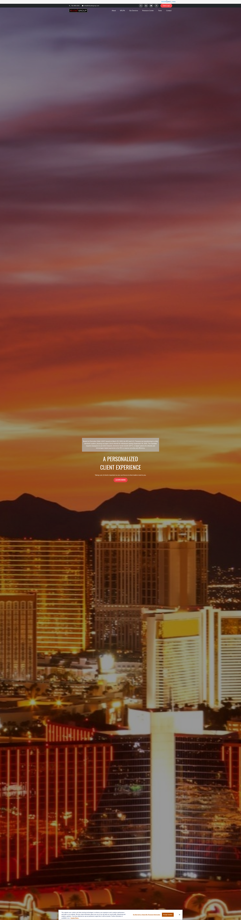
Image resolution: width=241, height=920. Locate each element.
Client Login (166, 5)
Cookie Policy (75, 918)
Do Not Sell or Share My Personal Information (146, 914)
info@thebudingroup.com (91, 5)
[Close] (179, 915)
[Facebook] (156, 6)
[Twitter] (141, 6)
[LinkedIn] (146, 6)
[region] (120, 915)
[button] (113, 10)
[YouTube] (151, 6)
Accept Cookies (167, 914)
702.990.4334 (75, 5)
